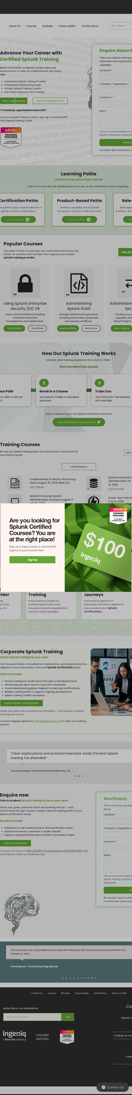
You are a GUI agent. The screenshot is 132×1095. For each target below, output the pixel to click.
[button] (127, 509)
